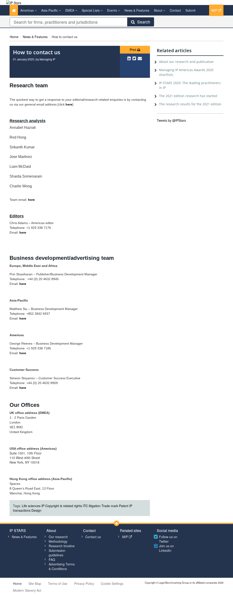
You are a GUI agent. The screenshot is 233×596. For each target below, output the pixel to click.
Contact (175, 10)
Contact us (93, 536)
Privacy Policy (84, 583)
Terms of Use (57, 583)
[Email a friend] (140, 58)
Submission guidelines (57, 552)
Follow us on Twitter (168, 539)
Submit (190, 10)
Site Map (34, 583)
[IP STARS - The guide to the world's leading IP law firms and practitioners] (13, 2)
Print (133, 49)
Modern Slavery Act (27, 590)
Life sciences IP (33, 505)
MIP (214, 10)
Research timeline (62, 546)
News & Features (136, 10)
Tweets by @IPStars (171, 120)
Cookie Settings (112, 583)
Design (36, 510)
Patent (123, 505)
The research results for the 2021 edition (190, 104)
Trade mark (109, 505)
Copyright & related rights (63, 505)
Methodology (58, 541)
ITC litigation (92, 505)
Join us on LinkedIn (166, 548)
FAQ (52, 559)
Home (14, 36)
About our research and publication (186, 61)
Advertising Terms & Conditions (62, 566)
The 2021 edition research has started (188, 96)
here (31, 199)
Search (142, 22)
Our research (58, 536)
